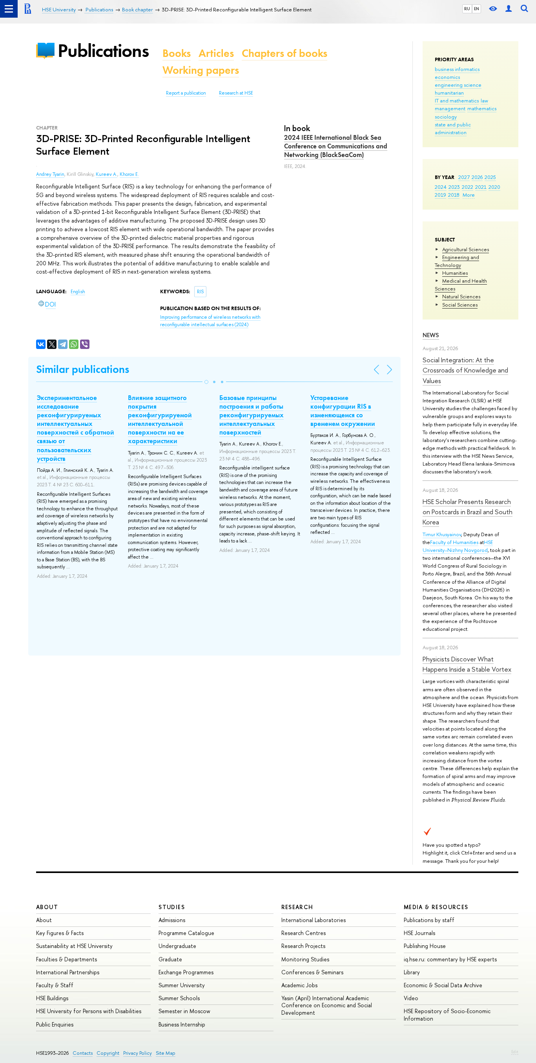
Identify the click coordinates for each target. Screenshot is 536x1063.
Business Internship (182, 1024)
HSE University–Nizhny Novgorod (458, 546)
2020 (494, 186)
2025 (490, 177)
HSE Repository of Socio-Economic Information (447, 1014)
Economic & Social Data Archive (443, 985)
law (484, 100)
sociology (446, 116)
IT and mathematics (457, 100)
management (450, 108)
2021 (481, 186)
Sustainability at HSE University (74, 946)
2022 (467, 186)
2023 (454, 186)
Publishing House (425, 946)
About (47, 907)
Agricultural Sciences (465, 249)
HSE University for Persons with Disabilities (88, 1011)
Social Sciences (460, 304)
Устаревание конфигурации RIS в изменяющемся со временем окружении (342, 410)
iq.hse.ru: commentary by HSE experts (450, 959)
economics (447, 76)
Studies (172, 907)
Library (412, 972)
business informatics (457, 69)
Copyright (108, 1053)
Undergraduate (177, 946)
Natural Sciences (461, 296)
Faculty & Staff (54, 985)
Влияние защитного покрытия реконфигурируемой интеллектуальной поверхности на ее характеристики (160, 419)
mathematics (481, 108)
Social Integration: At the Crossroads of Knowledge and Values (465, 370)
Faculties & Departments (66, 959)
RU (467, 8)
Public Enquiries (54, 1024)
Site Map (165, 1053)
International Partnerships (67, 972)
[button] (206, 382)
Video (411, 998)
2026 (477, 177)
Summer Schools (179, 998)
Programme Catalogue (186, 933)
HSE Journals (419, 933)
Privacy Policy (137, 1053)
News (431, 335)
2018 (453, 194)
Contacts (83, 1053)
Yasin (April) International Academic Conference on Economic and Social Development (326, 1005)
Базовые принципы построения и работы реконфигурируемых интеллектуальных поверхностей (251, 415)
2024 (441, 186)
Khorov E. (129, 174)
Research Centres (303, 933)
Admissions (172, 920)
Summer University (182, 985)
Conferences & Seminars (312, 972)
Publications (103, 50)
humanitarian (449, 92)
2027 (464, 177)
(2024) (210, 321)
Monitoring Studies (305, 959)
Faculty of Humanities (454, 542)
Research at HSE (236, 93)
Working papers (200, 70)
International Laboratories (313, 920)
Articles (216, 53)
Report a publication (186, 93)
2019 (440, 194)
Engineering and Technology (457, 261)
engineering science (458, 84)
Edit (514, 1051)
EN (476, 8)
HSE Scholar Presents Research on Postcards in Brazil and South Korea (467, 512)
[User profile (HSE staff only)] (508, 9)
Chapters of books (284, 53)
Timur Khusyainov (442, 534)
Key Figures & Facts (60, 933)
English (78, 292)
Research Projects (303, 946)
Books (176, 53)
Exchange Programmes (186, 972)
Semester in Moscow (184, 1011)
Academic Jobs (299, 985)
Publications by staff (429, 920)
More (469, 194)
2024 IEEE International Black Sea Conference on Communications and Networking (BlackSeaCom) (335, 146)
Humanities (455, 272)
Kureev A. (106, 174)
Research (297, 907)
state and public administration (453, 128)
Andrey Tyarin (50, 174)
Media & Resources (436, 907)
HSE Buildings (52, 998)
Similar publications (82, 369)
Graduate (170, 959)
